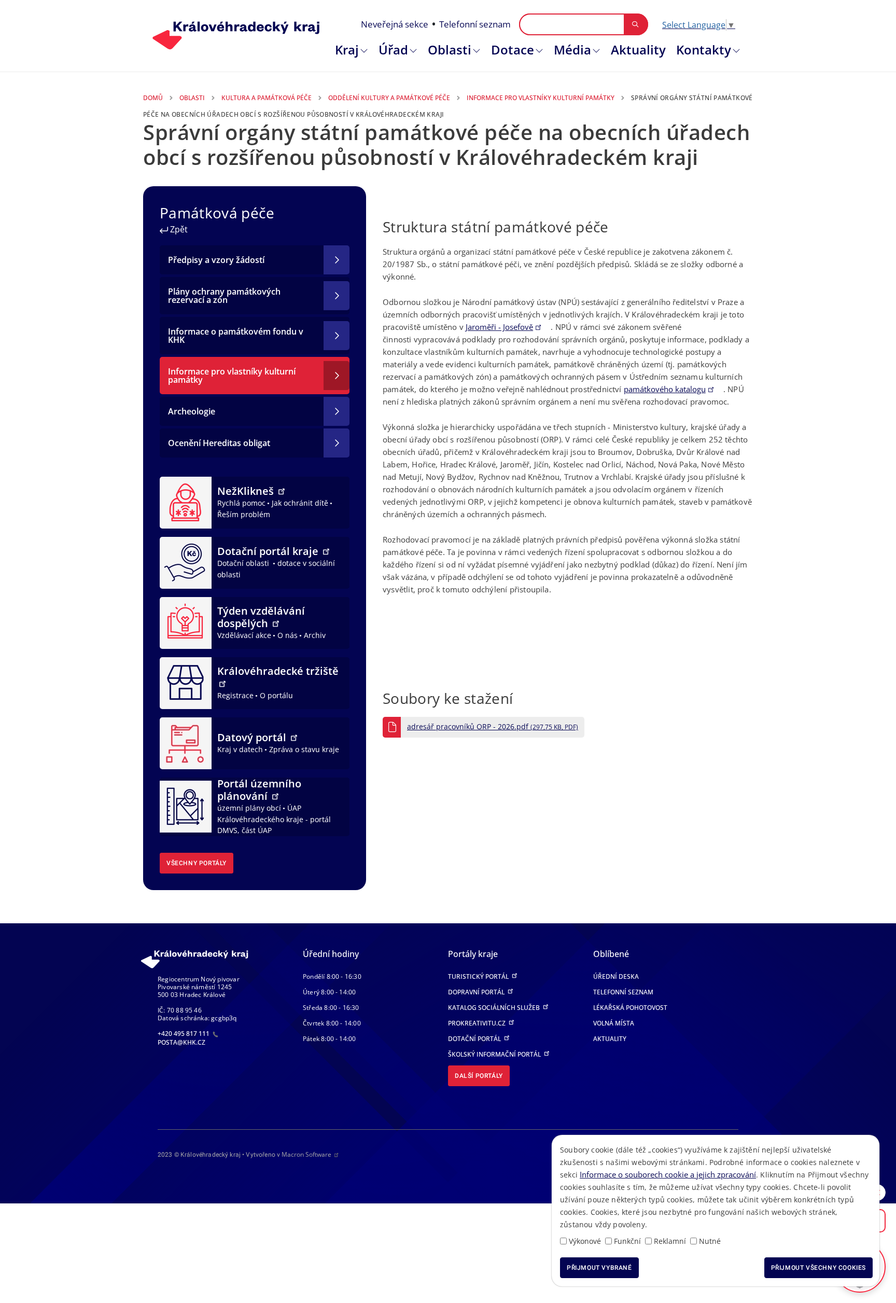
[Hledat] (635, 24)
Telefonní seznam (475, 24)
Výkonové (585, 1241)
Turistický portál (479, 976)
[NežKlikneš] (186, 501)
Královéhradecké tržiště (278, 671)
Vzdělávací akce (244, 635)
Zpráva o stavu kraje (304, 749)
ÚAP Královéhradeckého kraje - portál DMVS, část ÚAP (274, 819)
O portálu (276, 695)
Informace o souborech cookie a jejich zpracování (668, 1174)
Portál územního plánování (259, 790)
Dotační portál (475, 1038)
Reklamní (670, 1241)
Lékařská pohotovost (630, 1007)
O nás (287, 635)
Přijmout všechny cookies (818, 1267)
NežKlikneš (246, 491)
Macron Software (306, 1154)
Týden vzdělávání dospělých (261, 617)
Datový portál (253, 737)
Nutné (710, 1241)
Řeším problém (243, 514)
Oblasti (449, 49)
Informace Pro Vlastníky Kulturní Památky (540, 97)
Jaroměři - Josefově (499, 327)
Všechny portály (196, 863)
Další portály (479, 1075)
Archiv (315, 635)
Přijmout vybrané (599, 1267)
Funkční (627, 1241)
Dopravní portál (477, 992)
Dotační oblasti (244, 563)
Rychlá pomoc (241, 503)
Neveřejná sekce (394, 24)
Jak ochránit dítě (300, 503)
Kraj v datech (240, 749)
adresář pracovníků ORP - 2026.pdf (492, 726)
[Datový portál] (186, 742)
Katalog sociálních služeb (494, 1007)
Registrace (235, 695)
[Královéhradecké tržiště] (186, 682)
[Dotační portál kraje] (186, 561)
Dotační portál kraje (269, 551)
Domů (153, 97)
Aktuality (638, 49)
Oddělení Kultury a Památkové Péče (389, 97)
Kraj (347, 49)
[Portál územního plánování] (186, 806)
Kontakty (703, 49)
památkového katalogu (665, 389)
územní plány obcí (249, 808)
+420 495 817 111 (184, 1033)
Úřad (393, 49)
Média (572, 49)
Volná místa (613, 1023)
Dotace (512, 49)
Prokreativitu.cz (477, 1023)
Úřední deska (616, 976)
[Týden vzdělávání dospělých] (186, 622)
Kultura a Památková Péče (266, 97)
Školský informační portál (495, 1054)
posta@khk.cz (181, 1042)
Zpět (178, 229)
